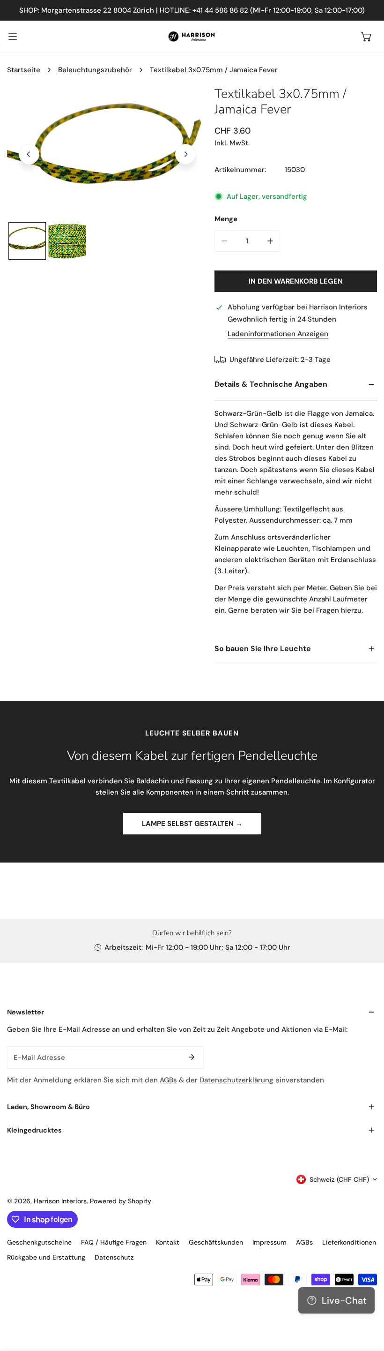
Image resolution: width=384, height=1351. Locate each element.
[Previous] (29, 154)
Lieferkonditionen (349, 1242)
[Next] (185, 154)
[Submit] (191, 1057)
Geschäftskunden (216, 1242)
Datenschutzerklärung (236, 1080)
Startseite (23, 70)
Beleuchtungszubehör (95, 70)
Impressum (269, 1242)
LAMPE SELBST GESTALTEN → (192, 823)
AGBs (168, 1080)
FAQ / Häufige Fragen (114, 1242)
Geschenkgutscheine (39, 1242)
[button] (366, 36)
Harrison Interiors (60, 1201)
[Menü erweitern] (12, 36)
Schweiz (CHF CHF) (339, 1179)
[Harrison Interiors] (192, 36)
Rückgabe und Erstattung (46, 1257)
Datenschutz (114, 1257)
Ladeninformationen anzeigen (278, 334)
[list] (107, 153)
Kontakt (167, 1242)
